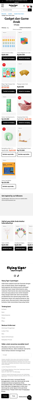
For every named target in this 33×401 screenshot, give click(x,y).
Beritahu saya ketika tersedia (9, 154)
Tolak (13, 396)
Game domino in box (7, 53)
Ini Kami (4, 309)
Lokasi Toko (5, 331)
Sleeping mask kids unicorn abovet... (22, 117)
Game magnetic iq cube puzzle (23, 53)
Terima (5, 396)
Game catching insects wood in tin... (8, 117)
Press (3, 318)
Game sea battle (6, 180)
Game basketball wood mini (24, 148)
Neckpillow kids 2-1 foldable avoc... (7, 148)
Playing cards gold (22, 84)
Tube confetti (5, 243)
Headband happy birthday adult (19, 243)
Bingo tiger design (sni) (8, 84)
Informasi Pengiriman (8, 328)
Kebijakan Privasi (7, 339)
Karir (3, 312)
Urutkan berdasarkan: (25, 27)
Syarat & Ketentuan (7, 337)
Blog (3, 321)
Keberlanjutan (6, 315)
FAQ (3, 334)
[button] (2, 5)
